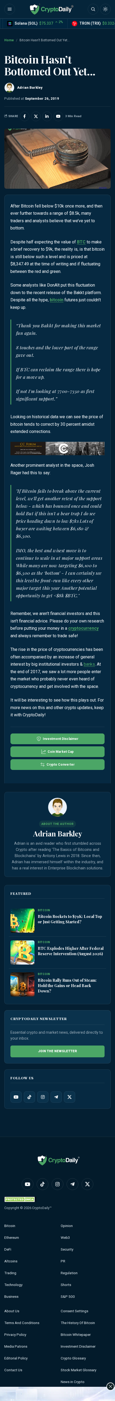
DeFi (7, 1249)
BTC (81, 241)
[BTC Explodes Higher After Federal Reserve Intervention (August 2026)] (22, 953)
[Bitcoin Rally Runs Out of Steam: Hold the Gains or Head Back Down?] (22, 985)
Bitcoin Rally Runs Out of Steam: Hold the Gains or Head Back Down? (67, 985)
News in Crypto (73, 1382)
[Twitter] (69, 1097)
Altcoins (10, 1261)
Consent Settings (74, 1311)
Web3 (65, 1238)
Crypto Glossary (73, 1358)
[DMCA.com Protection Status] (20, 1199)
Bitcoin (9, 1226)
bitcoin (56, 299)
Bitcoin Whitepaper (76, 1335)
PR (63, 1261)
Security (67, 1249)
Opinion (67, 1226)
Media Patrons (15, 1346)
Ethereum (11, 1238)
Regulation (69, 1273)
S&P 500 (68, 1297)
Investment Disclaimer (78, 1346)
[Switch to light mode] (105, 9)
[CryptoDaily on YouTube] (58, 116)
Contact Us (13, 1370)
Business (11, 1297)
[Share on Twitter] (36, 116)
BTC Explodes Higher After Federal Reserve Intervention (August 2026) (70, 951)
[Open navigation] (9, 9)
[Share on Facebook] (24, 116)
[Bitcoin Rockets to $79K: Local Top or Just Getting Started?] (22, 921)
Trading (10, 1273)
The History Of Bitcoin (78, 1323)
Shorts (66, 1285)
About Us (11, 1311)
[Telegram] (56, 1097)
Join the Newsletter (57, 1051)
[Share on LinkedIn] (47, 116)
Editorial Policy (16, 1358)
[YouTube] (16, 1097)
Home (9, 40)
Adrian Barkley (57, 833)
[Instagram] (42, 1097)
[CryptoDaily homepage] (52, 9)
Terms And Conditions (21, 1323)
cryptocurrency (83, 628)
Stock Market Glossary (78, 1370)
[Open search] (93, 9)
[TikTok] (29, 1097)
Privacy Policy (15, 1335)
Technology (13, 1285)
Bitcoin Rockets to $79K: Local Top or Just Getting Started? (70, 919)
